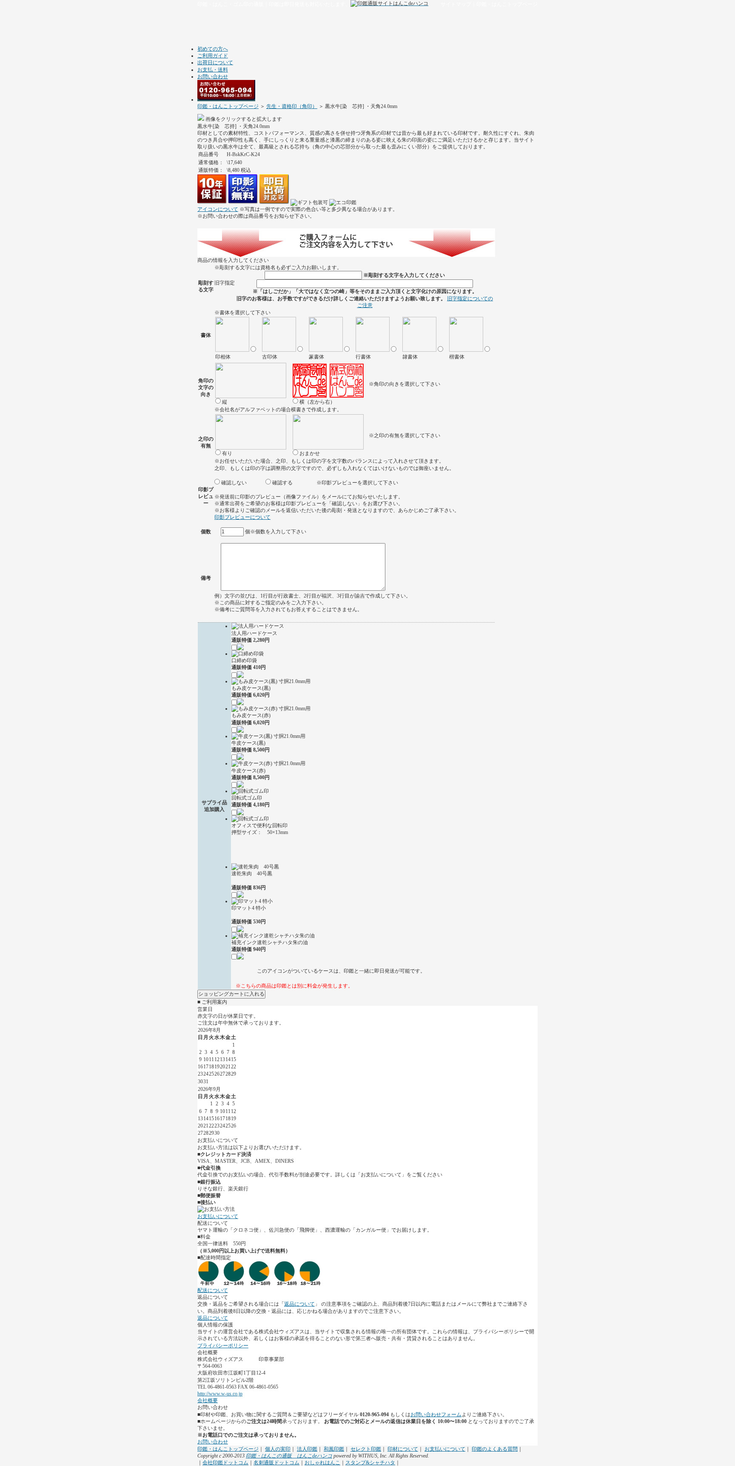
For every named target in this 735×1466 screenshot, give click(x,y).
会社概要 (207, 1400)
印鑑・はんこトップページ (507, 4)
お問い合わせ (212, 77)
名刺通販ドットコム (276, 1463)
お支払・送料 (212, 70)
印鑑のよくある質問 (495, 1449)
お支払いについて (217, 1216)
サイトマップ (456, 4)
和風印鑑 (334, 1449)
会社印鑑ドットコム (225, 1463)
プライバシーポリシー (222, 1346)
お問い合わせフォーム (436, 1415)
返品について (299, 1304)
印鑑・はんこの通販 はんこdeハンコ (289, 1456)
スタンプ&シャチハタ (370, 1463)
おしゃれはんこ (322, 1463)
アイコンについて (217, 209)
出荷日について (215, 62)
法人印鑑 (307, 1449)
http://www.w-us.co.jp (219, 1394)
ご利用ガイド (212, 56)
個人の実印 (278, 1449)
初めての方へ (212, 49)
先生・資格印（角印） (291, 106)
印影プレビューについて (242, 517)
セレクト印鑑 (365, 1449)
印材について (402, 1449)
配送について (212, 1290)
